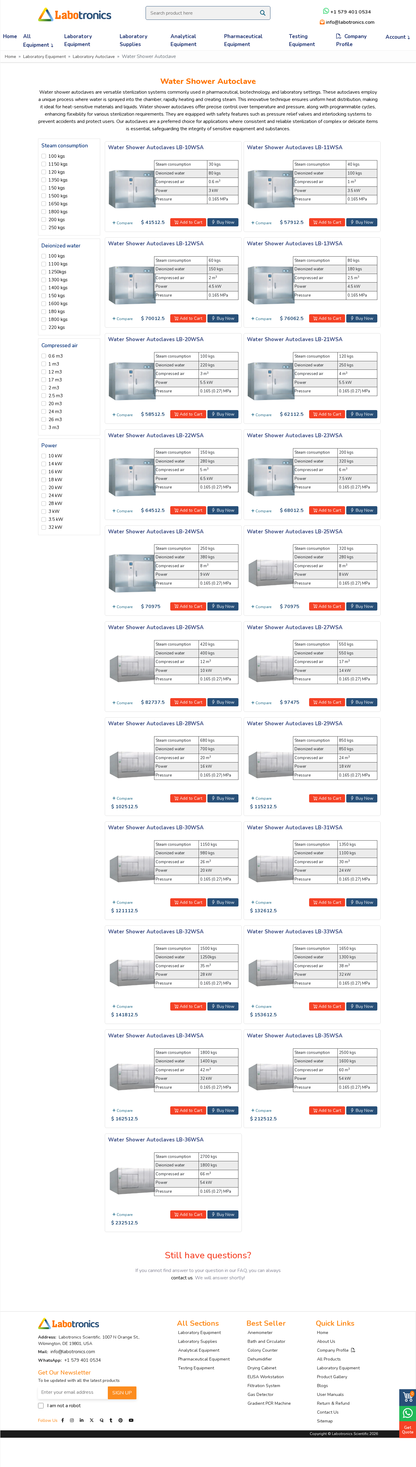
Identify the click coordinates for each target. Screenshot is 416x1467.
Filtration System (264, 1386)
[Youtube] (131, 1420)
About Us (326, 1341)
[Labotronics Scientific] (74, 10)
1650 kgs (58, 204)
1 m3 (53, 364)
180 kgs (56, 311)
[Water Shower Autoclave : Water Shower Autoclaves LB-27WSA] (271, 668)
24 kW (55, 495)
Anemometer (260, 1332)
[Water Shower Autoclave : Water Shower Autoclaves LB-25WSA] (271, 572)
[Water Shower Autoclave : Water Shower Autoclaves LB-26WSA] (132, 668)
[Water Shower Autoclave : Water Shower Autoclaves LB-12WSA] (132, 284)
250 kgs (56, 228)
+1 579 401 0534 (350, 12)
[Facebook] (63, 1420)
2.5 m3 (55, 396)
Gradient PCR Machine (269, 1403)
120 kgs (56, 172)
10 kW (55, 456)
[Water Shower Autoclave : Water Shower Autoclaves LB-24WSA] (132, 572)
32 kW (55, 527)
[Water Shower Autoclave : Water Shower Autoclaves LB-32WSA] (132, 972)
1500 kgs (58, 196)
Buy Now (225, 222)
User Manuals (330, 1394)
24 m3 (55, 412)
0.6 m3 (55, 356)
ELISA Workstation (266, 1377)
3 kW (54, 511)
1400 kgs (58, 288)
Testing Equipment (302, 40)
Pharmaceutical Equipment (243, 40)
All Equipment (37, 41)
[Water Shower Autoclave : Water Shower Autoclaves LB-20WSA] (132, 380)
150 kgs (56, 188)
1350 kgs (58, 180)
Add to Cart (190, 222)
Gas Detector (260, 1394)
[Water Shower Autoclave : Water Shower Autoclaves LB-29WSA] (271, 764)
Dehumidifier (260, 1359)
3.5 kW (55, 519)
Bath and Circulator (266, 1341)
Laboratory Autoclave (94, 56)
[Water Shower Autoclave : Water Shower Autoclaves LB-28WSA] (132, 764)
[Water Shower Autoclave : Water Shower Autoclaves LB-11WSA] (271, 188)
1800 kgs (58, 212)
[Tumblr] (111, 1420)
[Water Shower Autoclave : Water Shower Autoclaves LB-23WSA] (271, 476)
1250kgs (57, 272)
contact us (182, 1277)
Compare (124, 223)
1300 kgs (58, 280)
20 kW (55, 488)
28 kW (55, 503)
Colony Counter (263, 1350)
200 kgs (56, 220)
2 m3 (53, 388)
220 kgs (56, 327)
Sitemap (325, 1421)
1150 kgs (58, 164)
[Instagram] (72, 1420)
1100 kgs (58, 264)
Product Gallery (332, 1377)
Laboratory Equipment (78, 40)
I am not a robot (64, 1405)
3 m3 (53, 427)
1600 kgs (58, 304)
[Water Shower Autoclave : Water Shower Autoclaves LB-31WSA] (271, 868)
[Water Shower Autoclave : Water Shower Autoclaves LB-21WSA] (271, 380)
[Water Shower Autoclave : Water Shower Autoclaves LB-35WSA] (271, 1076)
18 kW (55, 480)
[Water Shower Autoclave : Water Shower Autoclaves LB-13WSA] (271, 284)
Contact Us (328, 1412)
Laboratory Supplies (133, 40)
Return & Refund (333, 1403)
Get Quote (408, 1430)
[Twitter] (91, 1420)
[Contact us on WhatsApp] (407, 1412)
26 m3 (55, 419)
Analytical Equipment (184, 40)
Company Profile (351, 40)
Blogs (322, 1386)
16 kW (55, 472)
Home (10, 36)
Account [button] (396, 37)
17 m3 (55, 380)
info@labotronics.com (349, 22)
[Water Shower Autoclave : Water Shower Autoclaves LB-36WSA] (132, 1180)
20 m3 (55, 404)
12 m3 (55, 372)
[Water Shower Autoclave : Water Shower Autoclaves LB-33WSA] (271, 972)
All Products (329, 1359)
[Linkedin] (81, 1420)
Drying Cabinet (262, 1368)
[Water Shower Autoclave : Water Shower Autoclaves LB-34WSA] (132, 1076)
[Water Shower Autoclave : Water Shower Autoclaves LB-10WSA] (132, 188)
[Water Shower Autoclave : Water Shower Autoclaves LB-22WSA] (132, 476)
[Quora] (102, 1420)
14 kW (55, 464)
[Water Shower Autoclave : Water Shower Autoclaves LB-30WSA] (132, 868)
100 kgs (56, 156)
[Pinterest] (121, 1420)
